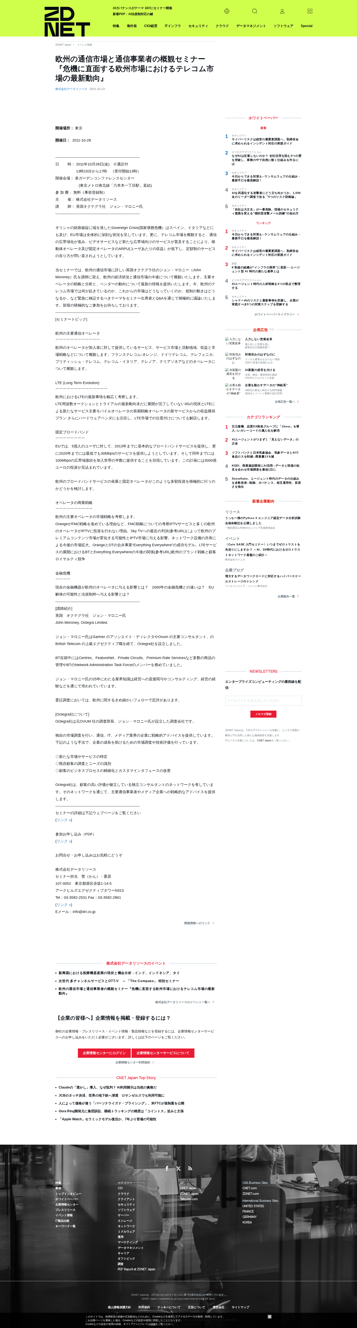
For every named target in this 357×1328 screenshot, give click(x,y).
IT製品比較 (62, 1220)
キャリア (123, 1253)
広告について (196, 1307)
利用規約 (144, 1307)
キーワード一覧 (65, 1226)
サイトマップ (240, 1307)
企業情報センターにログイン (104, 1053)
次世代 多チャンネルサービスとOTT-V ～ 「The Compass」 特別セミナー (119, 981)
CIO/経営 (150, 26)
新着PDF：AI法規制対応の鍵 (133, 14)
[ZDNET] (76, 18)
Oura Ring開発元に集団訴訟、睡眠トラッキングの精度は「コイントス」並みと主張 (121, 1111)
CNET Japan (264, 740)
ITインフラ (173, 26)
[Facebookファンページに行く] (167, 1168)
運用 (121, 1236)
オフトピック (126, 1258)
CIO (120, 1188)
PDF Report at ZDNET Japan (136, 1269)
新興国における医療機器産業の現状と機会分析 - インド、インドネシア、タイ (119, 973)
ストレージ (125, 1220)
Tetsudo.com (189, 1199)
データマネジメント (251, 26)
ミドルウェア (126, 1231)
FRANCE (248, 1211)
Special (306, 26)
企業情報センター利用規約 (132, 1062)
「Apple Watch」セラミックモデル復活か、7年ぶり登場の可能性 (107, 1119)
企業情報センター (67, 1204)
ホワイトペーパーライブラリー (275, 314)
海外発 (132, 26)
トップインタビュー (68, 1193)
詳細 (153, 1324)
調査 (121, 1263)
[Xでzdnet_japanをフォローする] (178, 1168)
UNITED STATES (253, 1206)
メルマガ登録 (263, 714)
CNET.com (250, 1188)
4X (182, 1182)
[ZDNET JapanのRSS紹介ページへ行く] (190, 1168)
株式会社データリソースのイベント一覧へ (182, 1002)
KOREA (247, 1222)
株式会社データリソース (71, 89)
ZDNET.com (251, 1193)
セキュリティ (198, 26)
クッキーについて (169, 1307)
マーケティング (128, 1242)
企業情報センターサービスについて (163, 1053)
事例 (58, 1188)
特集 (116, 26)
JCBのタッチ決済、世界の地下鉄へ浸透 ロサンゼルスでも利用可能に (112, 1095)
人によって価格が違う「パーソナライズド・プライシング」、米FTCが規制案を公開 (121, 1103)
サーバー (123, 1215)
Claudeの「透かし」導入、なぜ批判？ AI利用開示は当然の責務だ (108, 1087)
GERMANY (250, 1216)
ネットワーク (126, 1226)
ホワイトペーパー (67, 1199)
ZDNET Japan (63, 44)
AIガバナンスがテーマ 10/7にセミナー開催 (142, 8)
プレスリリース (65, 1209)
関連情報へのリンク (197, 923)
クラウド (222, 26)
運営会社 (218, 1307)
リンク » (64, 820)
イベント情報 (84, 44)
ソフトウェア (283, 26)
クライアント (126, 1199)
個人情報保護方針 (119, 1307)
